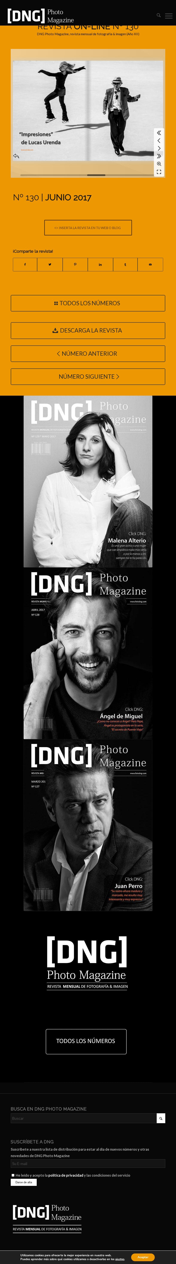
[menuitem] (156, 16)
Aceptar (143, 1257)
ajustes (119, 1259)
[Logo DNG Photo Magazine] (39, 16)
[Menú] (167, 16)
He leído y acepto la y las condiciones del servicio (73, 1175)
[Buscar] (156, 16)
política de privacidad (65, 1175)
